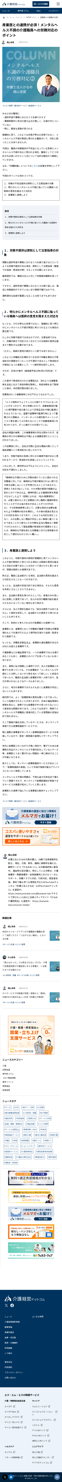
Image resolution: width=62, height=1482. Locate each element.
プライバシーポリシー (14, 1372)
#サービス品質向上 (11, 1129)
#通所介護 (27, 1135)
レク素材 (8, 1353)
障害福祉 (6, 1086)
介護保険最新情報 (12, 1321)
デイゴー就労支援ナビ (14, 1427)
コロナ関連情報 (9, 1077)
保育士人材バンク (39, 1440)
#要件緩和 (52, 1157)
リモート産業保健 (12, 1457)
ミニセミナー (54, 10)
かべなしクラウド (12, 1417)
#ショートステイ (27, 1146)
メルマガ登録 (42, 4)
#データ (7, 1107)
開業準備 (8, 1327)
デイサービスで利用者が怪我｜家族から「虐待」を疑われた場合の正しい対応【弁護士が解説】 (24, 995)
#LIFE (16, 1107)
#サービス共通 (8, 944)
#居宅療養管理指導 (11, 1113)
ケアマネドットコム (40, 1462)
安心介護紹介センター (41, 1457)
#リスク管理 (8, 105)
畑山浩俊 (10, 42)
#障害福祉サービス (11, 1135)
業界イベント (8, 1082)
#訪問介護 (54, 1135)
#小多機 (40, 1107)
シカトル (36, 1425)
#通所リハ (36, 1140)
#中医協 (43, 1129)
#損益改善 (30, 1124)
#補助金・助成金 (10, 1162)
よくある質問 (37, 1316)
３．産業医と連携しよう (15, 233)
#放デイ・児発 (28, 1107)
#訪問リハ (48, 1140)
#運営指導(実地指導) (44, 1151)
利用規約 (8, 1367)
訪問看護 (6, 1069)
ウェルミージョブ (39, 1406)
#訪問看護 (25, 1140)
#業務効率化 (39, 1157)
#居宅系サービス (20, 105)
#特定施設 (20, 1118)
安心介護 (36, 1452)
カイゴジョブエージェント (42, 1413)
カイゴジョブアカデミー (42, 1419)
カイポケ (8, 1406)
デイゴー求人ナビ (12, 1422)
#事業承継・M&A (29, 1129)
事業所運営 (9, 1332)
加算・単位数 (10, 1337)
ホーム (9, 17)
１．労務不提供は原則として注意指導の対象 (23, 216)
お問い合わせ (10, 1377)
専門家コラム (23, 10)
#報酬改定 (8, 1157)
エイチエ (8, 1452)
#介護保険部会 (27, 1151)
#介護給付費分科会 (23, 1157)
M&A (39, 10)
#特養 (6, 1140)
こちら (35, 165)
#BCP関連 (44, 1113)
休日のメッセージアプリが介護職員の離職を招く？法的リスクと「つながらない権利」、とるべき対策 (24, 935)
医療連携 (6, 1090)
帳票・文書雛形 (11, 1342)
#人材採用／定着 (9, 975)
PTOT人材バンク (39, 1435)
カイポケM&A (10, 1411)
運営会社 (8, 1362)
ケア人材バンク (38, 1430)
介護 (4, 1065)
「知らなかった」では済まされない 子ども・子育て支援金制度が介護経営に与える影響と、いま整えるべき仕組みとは (24, 966)
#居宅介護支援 (40, 1135)
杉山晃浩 (11, 957)
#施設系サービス (34, 105)
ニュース (6, 10)
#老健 (15, 1140)
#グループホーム (10, 1146)
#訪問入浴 (32, 1118)
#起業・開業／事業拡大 (13, 1124)
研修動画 (8, 1348)
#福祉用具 (8, 1118)
